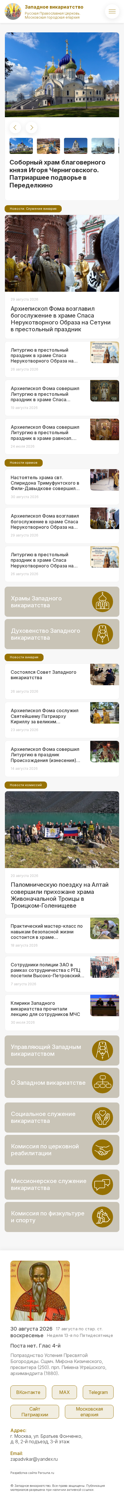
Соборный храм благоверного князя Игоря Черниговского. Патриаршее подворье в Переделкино (58, 173)
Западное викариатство (54, 7)
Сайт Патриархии (34, 1411)
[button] (15, 127)
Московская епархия (89, 1411)
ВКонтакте (28, 1392)
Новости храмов (23, 463)
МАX (64, 1392)
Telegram (98, 1392)
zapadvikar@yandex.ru (34, 1459)
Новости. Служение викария (33, 209)
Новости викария (24, 657)
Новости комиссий (26, 785)
